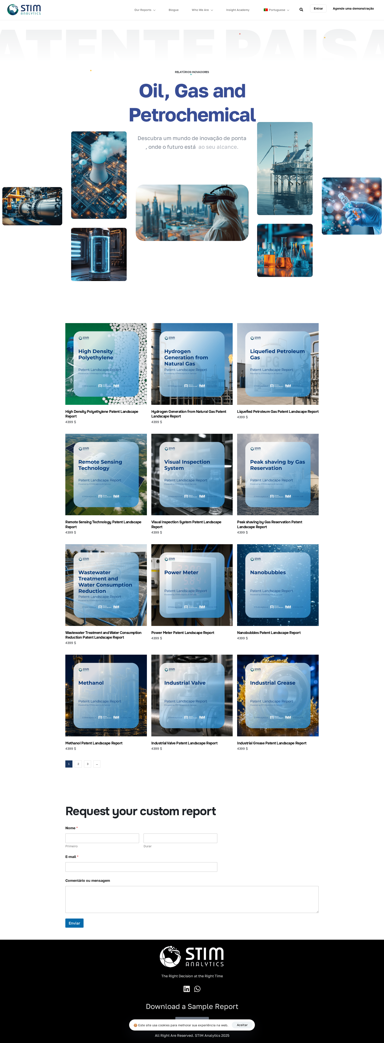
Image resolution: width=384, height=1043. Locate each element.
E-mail (71, 857)
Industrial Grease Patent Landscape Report (271, 743)
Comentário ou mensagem (87, 880)
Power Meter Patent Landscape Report (182, 632)
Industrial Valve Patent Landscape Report (184, 743)
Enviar (74, 923)
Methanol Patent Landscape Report (93, 743)
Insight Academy (238, 10)
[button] (318, 8)
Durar (148, 846)
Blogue (174, 10)
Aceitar (242, 1025)
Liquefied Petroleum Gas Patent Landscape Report (277, 411)
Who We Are (200, 10)
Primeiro (71, 846)
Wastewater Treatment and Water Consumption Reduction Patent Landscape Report (103, 635)
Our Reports (142, 10)
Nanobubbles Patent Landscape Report (268, 632)
